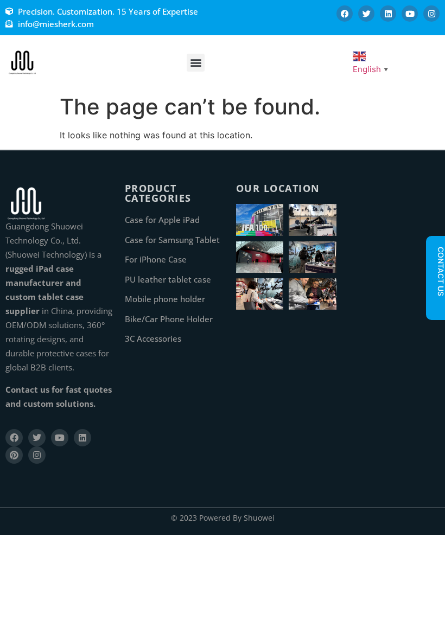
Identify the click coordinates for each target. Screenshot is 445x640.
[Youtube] (410, 13)
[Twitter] (366, 13)
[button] (196, 63)
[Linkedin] (388, 13)
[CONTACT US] (435, 305)
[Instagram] (431, 13)
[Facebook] (344, 13)
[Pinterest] (14, 455)
